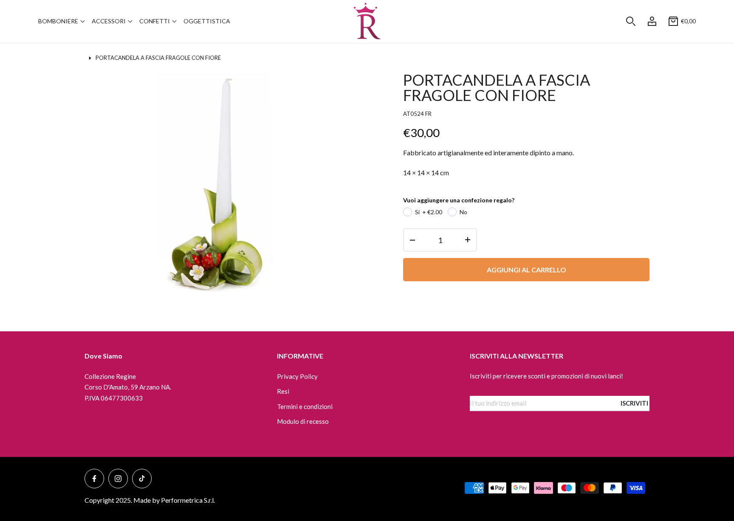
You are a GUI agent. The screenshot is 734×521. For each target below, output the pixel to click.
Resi (283, 391)
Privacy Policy (297, 376)
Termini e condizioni (305, 406)
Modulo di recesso (303, 421)
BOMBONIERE (58, 21)
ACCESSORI (109, 21)
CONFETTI (154, 21)
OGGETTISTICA (207, 21)
